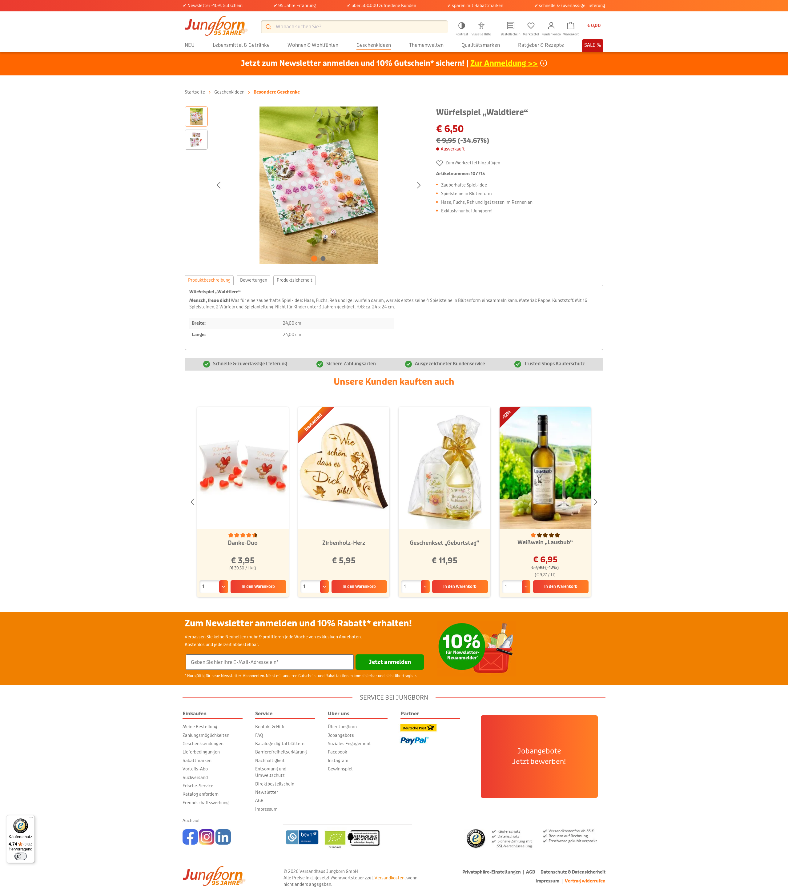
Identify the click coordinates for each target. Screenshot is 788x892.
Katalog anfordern (201, 794)
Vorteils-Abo (195, 769)
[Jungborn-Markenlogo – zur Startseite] (216, 26)
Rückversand (195, 777)
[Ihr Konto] (551, 25)
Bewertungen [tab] (253, 280)
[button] (461, 28)
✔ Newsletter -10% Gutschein (213, 5)
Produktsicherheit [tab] (294, 280)
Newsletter (266, 792)
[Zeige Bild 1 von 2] (314, 258)
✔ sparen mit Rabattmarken (475, 5)
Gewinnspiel (340, 769)
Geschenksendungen (203, 743)
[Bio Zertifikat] (367, 837)
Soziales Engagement (349, 743)
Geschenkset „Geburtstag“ (444, 543)
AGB (259, 800)
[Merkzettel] (531, 25)
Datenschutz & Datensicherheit (573, 872)
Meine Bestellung (200, 726)
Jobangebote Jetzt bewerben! (539, 756)
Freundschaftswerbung (206, 803)
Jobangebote (341, 735)
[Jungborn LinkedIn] (223, 837)
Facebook (337, 752)
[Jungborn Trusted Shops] (534, 838)
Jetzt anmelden (390, 662)
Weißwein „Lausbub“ (545, 542)
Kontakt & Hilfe (270, 726)
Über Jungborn (342, 726)
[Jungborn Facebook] (190, 837)
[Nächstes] (419, 185)
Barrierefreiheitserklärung (281, 752)
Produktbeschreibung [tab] (209, 280)
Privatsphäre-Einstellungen (491, 872)
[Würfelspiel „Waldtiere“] (318, 185)
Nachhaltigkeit (270, 760)
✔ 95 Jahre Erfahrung (295, 5)
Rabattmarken (197, 760)
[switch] (20, 856)
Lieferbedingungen (201, 752)
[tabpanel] (394, 317)
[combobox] (354, 26)
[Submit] (268, 27)
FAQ (259, 735)
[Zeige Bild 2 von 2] (323, 258)
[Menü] (31, 818)
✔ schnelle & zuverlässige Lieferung (569, 5)
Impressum (266, 809)
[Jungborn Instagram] (207, 837)
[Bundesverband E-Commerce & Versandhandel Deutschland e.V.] (302, 837)
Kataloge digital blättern (279, 743)
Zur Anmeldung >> (504, 63)
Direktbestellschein (274, 784)
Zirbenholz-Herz (343, 543)
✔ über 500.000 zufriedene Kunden (381, 5)
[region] (304, 185)
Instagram (338, 760)
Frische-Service (198, 786)
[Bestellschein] (511, 25)
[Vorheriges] (218, 185)
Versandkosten (389, 878)
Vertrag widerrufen (585, 881)
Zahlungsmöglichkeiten (206, 735)
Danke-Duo (243, 543)
